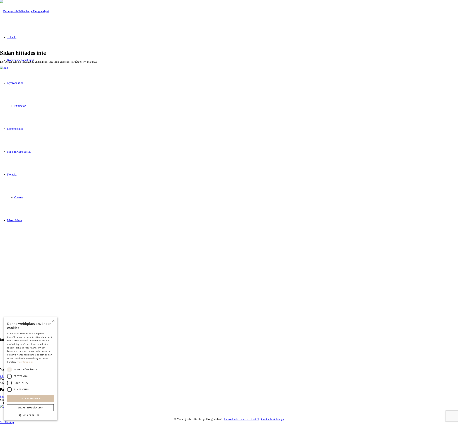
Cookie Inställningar (272, 419)
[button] (30, 415)
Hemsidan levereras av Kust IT (241, 419)
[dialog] (30, 368)
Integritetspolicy (24, 361)
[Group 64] (24, 11)
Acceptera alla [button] (30, 398)
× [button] (53, 321)
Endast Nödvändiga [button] (30, 407)
